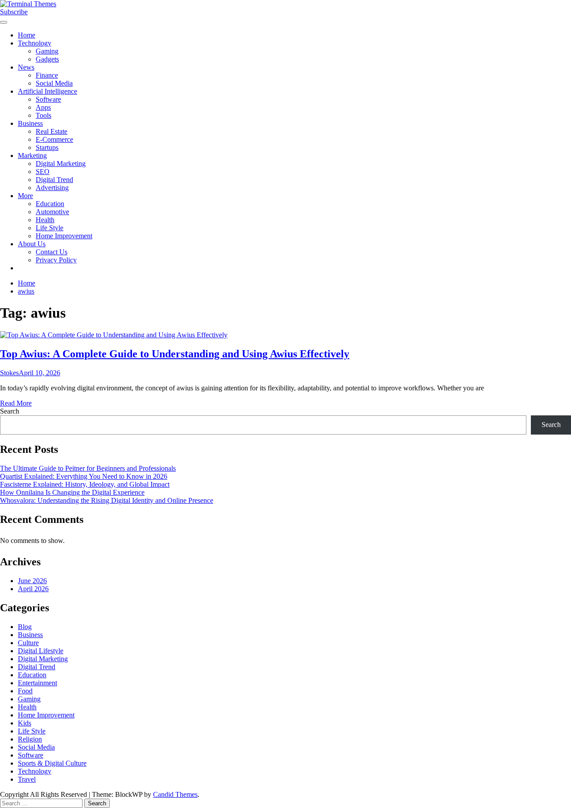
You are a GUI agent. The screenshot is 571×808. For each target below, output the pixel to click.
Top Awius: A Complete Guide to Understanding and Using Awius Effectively (174, 354)
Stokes (9, 373)
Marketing (32, 155)
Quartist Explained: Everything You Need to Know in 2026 (83, 476)
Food (25, 691)
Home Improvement (64, 236)
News (26, 67)
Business (30, 123)
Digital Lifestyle (40, 651)
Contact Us (51, 252)
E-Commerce (54, 139)
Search (9, 411)
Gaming (47, 51)
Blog (25, 626)
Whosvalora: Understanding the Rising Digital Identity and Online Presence (106, 500)
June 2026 (32, 580)
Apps (43, 107)
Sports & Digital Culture (52, 763)
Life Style (49, 228)
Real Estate (51, 131)
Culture (28, 642)
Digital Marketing (61, 163)
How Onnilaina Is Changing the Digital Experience (72, 492)
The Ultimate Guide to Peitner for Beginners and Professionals (88, 468)
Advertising (52, 187)
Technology (34, 43)
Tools (43, 115)
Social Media (54, 83)
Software (48, 99)
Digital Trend (54, 179)
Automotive (52, 211)
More (25, 195)
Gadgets (47, 59)
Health (45, 220)
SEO (43, 171)
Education (50, 203)
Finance (47, 75)
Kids (24, 723)
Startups (47, 147)
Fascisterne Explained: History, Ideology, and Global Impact (85, 484)
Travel (27, 779)
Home (26, 35)
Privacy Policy (56, 260)
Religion (30, 739)
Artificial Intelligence (47, 91)
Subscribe (14, 12)
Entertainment (37, 683)
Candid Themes (175, 794)
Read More (16, 403)
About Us (32, 244)
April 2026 (33, 589)
